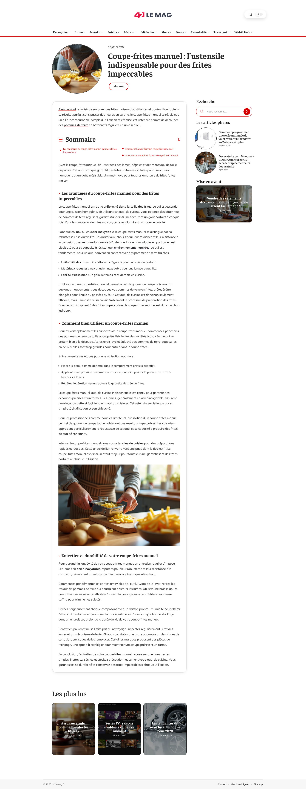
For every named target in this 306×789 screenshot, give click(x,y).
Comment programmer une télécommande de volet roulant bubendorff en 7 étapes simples (235, 137)
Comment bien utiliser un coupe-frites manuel (149, 148)
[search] (250, 14)
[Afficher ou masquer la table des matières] (138, 140)
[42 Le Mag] (153, 14)
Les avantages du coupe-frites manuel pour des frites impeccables (90, 150)
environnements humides (131, 247)
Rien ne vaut (67, 109)
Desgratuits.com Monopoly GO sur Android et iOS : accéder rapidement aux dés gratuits (236, 161)
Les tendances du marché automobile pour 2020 (165, 728)
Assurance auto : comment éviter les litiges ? (74, 728)
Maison (119, 86)
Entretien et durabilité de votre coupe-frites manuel (151, 155)
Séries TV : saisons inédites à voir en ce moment (119, 728)
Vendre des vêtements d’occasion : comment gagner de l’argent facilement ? (224, 203)
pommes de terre (76, 125)
